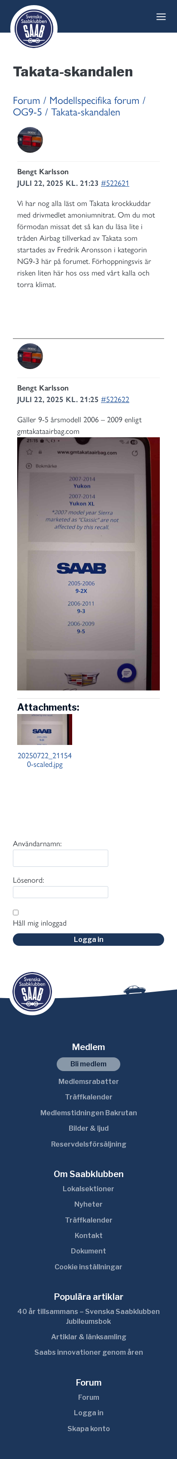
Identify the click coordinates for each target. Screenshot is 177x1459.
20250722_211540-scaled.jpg (45, 760)
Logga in (89, 939)
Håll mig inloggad (40, 923)
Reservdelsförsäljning (88, 1144)
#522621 (115, 183)
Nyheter (88, 1204)
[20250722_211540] (88, 563)
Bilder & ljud (89, 1128)
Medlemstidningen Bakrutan (88, 1113)
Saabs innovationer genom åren (88, 1352)
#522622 (115, 399)
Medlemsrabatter (88, 1082)
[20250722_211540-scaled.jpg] (44, 729)
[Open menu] (161, 16)
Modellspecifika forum (94, 100)
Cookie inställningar (88, 1267)
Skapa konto (88, 1429)
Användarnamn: (37, 843)
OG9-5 (27, 112)
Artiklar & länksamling (88, 1337)
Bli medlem (88, 1064)
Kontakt (89, 1236)
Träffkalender (89, 1097)
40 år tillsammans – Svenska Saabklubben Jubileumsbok (88, 1316)
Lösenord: (28, 880)
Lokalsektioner (88, 1189)
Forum (26, 100)
